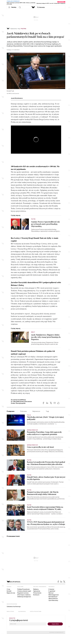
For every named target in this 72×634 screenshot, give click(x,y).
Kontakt (9, 591)
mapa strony (10, 611)
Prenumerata (37, 593)
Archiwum (36, 595)
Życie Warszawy (53, 600)
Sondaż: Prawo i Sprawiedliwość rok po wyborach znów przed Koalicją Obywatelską (45, 224)
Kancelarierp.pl (53, 596)
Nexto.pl (51, 593)
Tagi (47, 411)
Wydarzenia (41, 7)
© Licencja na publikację (18, 399)
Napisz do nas (11, 593)
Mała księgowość (54, 595)
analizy (33, 332)
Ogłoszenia (36, 591)
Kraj (19, 28)
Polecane (23, 411)
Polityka (23, 28)
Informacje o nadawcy (23, 595)
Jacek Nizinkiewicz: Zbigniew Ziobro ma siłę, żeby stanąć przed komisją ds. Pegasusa (46, 337)
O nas (8, 589)
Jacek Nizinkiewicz (17, 98)
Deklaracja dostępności (24, 596)
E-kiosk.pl (51, 589)
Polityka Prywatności (23, 589)
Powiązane (10, 411)
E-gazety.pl (52, 591)
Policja (29, 415)
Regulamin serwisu (23, 593)
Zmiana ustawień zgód (24, 591)
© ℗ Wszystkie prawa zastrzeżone (21, 401)
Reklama (36, 589)
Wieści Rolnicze (53, 598)
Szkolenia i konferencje (14, 606)
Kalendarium (22, 611)
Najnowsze (36, 411)
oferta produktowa (35, 611)
